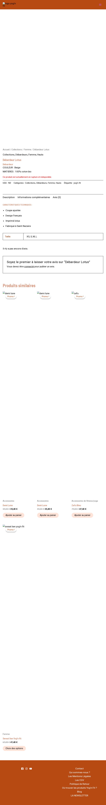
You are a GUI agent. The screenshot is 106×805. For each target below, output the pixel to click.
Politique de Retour (79, 784)
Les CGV (79, 780)
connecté (29, 266)
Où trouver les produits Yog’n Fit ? (79, 787)
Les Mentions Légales (79, 776)
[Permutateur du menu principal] (100, 5)
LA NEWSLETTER (79, 795)
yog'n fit (77, 183)
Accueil (6, 149)
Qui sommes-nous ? (79, 772)
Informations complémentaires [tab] (34, 197)
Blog (79, 791)
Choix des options (14, 748)
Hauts (40, 154)
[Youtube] (30, 768)
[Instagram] (26, 768)
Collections (16, 149)
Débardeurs (21, 154)
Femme (27, 149)
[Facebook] (22, 768)
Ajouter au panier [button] (14, 515)
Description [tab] (9, 197)
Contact (79, 768)
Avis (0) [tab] (57, 197)
